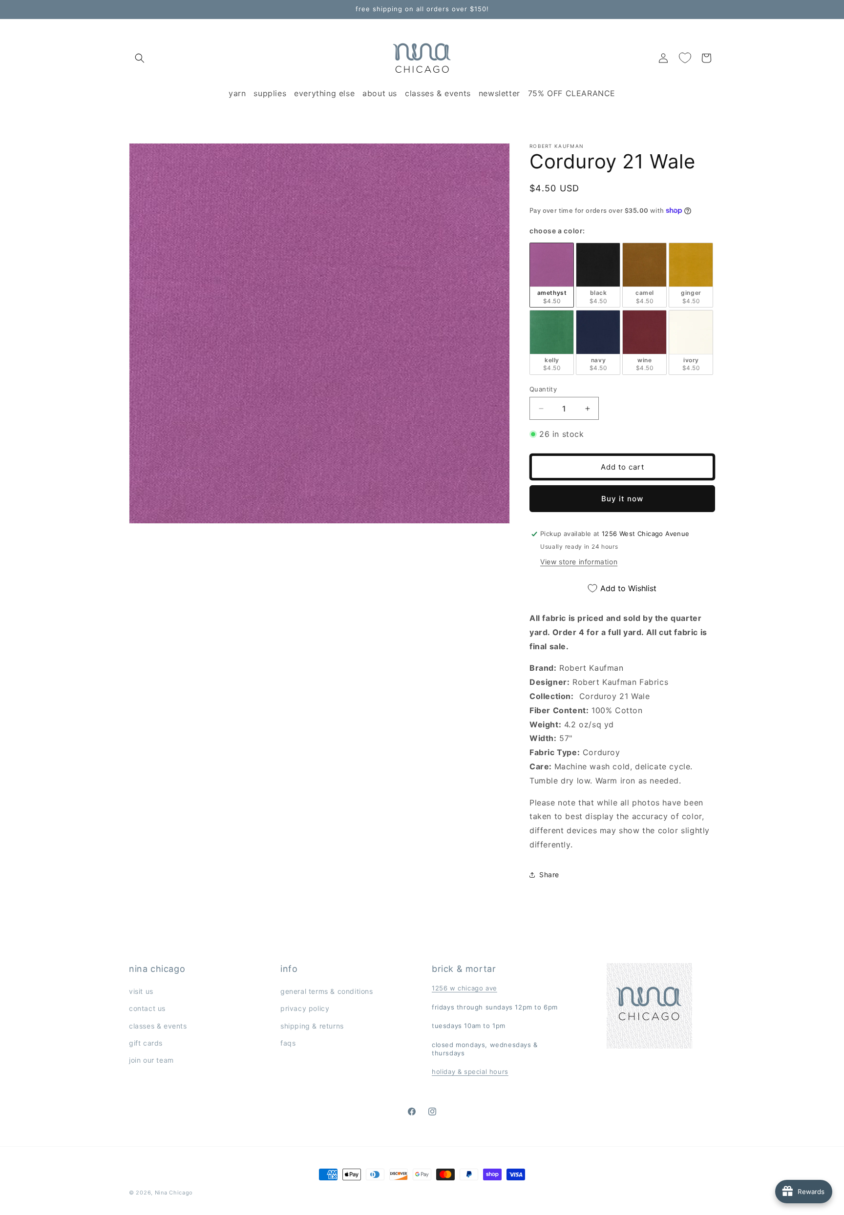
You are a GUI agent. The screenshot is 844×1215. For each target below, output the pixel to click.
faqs (287, 1043)
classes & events (158, 1026)
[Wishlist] (685, 58)
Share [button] (549, 874)
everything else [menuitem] (324, 93)
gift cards (146, 1043)
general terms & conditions (326, 991)
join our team (151, 1060)
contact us (147, 1008)
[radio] (551, 275)
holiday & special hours (470, 1071)
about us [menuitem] (379, 93)
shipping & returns (312, 1026)
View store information (578, 561)
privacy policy (304, 1008)
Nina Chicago (174, 1192)
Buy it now (622, 498)
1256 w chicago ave (464, 988)
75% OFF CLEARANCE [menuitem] (571, 93)
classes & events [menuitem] (438, 93)
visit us (141, 991)
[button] (139, 58)
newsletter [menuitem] (499, 93)
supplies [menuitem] (269, 93)
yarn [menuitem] (237, 93)
